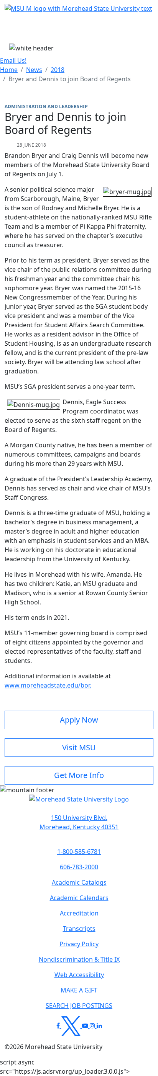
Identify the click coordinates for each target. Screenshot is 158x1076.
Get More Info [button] (79, 775)
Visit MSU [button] (79, 747)
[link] (79, 822)
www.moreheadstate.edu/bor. (48, 685)
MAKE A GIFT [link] (79, 990)
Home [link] (9, 69)
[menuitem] (9, 69)
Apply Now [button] (79, 720)
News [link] (34, 69)
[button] (79, 803)
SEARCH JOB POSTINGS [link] (79, 1005)
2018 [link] (57, 69)
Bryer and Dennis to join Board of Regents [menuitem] (69, 79)
